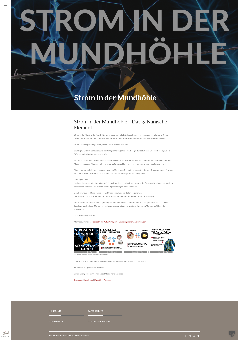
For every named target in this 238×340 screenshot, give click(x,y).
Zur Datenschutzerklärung (99, 321)
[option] (86, 240)
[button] (232, 334)
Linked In (98, 280)
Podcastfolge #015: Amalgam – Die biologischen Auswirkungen (119, 222)
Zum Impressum (56, 321)
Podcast (107, 280)
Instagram (78, 280)
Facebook (88, 280)
